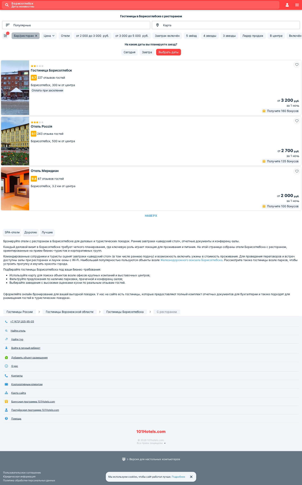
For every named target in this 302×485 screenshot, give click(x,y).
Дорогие (30, 232)
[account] (287, 5)
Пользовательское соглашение (22, 472)
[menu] (297, 5)
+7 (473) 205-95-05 (22, 321)
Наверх (151, 215)
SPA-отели (12, 232)
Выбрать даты (169, 52)
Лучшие (47, 232)
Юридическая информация (19, 476)
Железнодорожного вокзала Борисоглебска (191, 260)
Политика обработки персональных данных (29, 480)
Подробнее (178, 476)
